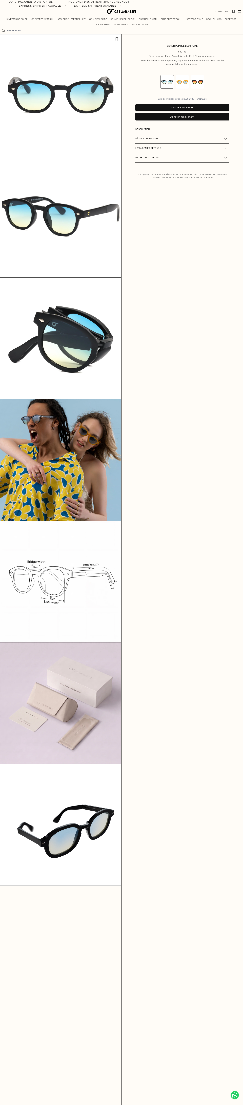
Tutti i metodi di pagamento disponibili (76, 1)
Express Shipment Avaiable (52, 5)
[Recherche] (3, 30)
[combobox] (123, 30)
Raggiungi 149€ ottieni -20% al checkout (151, 1)
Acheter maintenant (182, 117)
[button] (17, 19)
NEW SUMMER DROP (18, 1)
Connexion (222, 11)
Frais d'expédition (174, 56)
